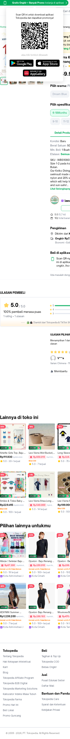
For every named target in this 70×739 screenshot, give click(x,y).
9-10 (55, 121)
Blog (5, 672)
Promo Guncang (12, 715)
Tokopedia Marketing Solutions (20, 688)
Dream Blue (60, 94)
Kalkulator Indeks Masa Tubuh (19, 694)
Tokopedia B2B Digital (15, 683)
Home (3, 27)
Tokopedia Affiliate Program (18, 677)
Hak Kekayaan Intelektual (17, 661)
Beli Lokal (8, 710)
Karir (5, 667)
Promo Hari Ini (10, 704)
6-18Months (60, 112)
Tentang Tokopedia (13, 656)
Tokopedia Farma (12, 699)
